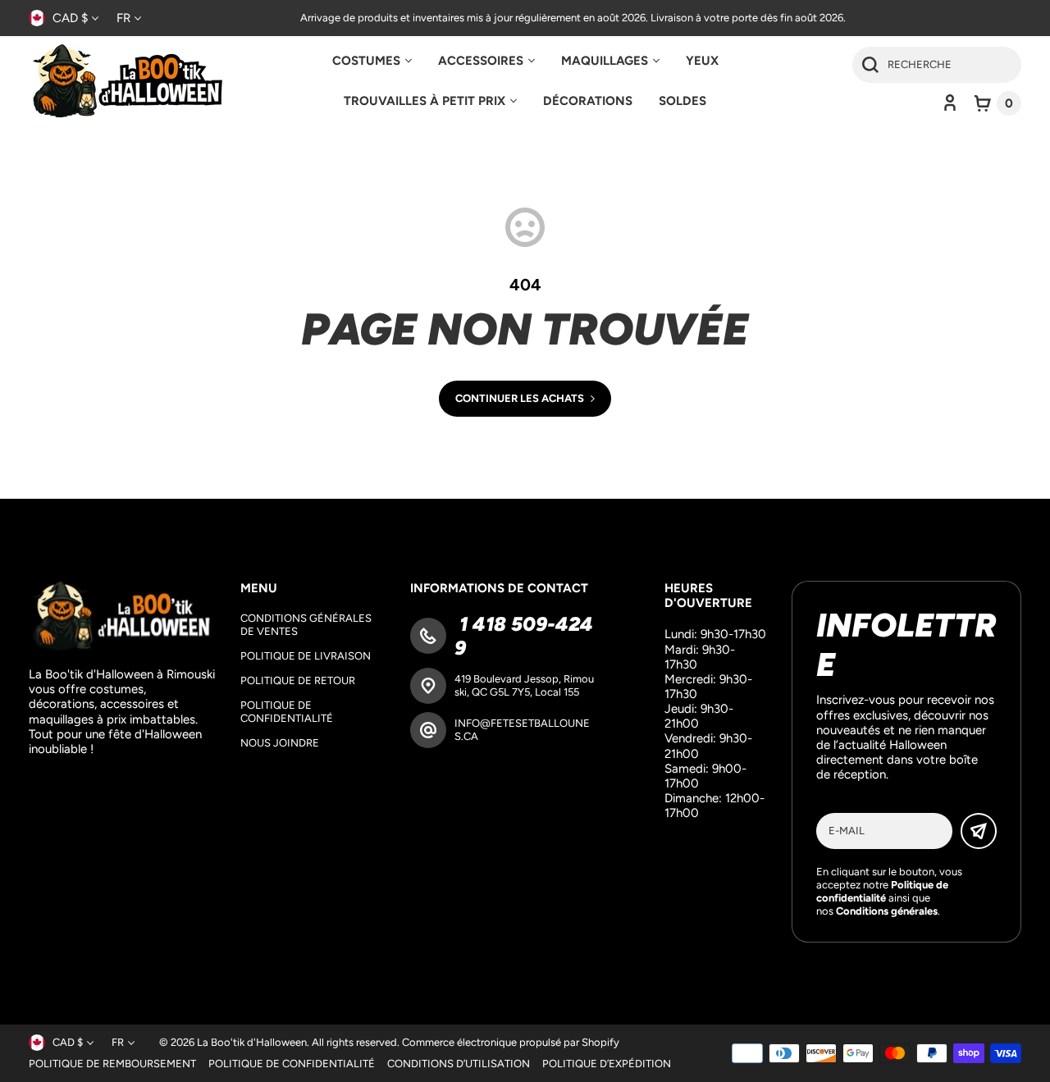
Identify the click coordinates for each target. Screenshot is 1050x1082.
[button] (998, 103)
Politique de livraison (305, 656)
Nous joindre (279, 743)
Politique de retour (297, 680)
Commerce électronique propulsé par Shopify (510, 1042)
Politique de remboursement (112, 1063)
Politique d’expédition (606, 1063)
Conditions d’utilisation (458, 1063)
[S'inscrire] (979, 831)
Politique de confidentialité (286, 711)
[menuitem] (372, 61)
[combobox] (936, 65)
